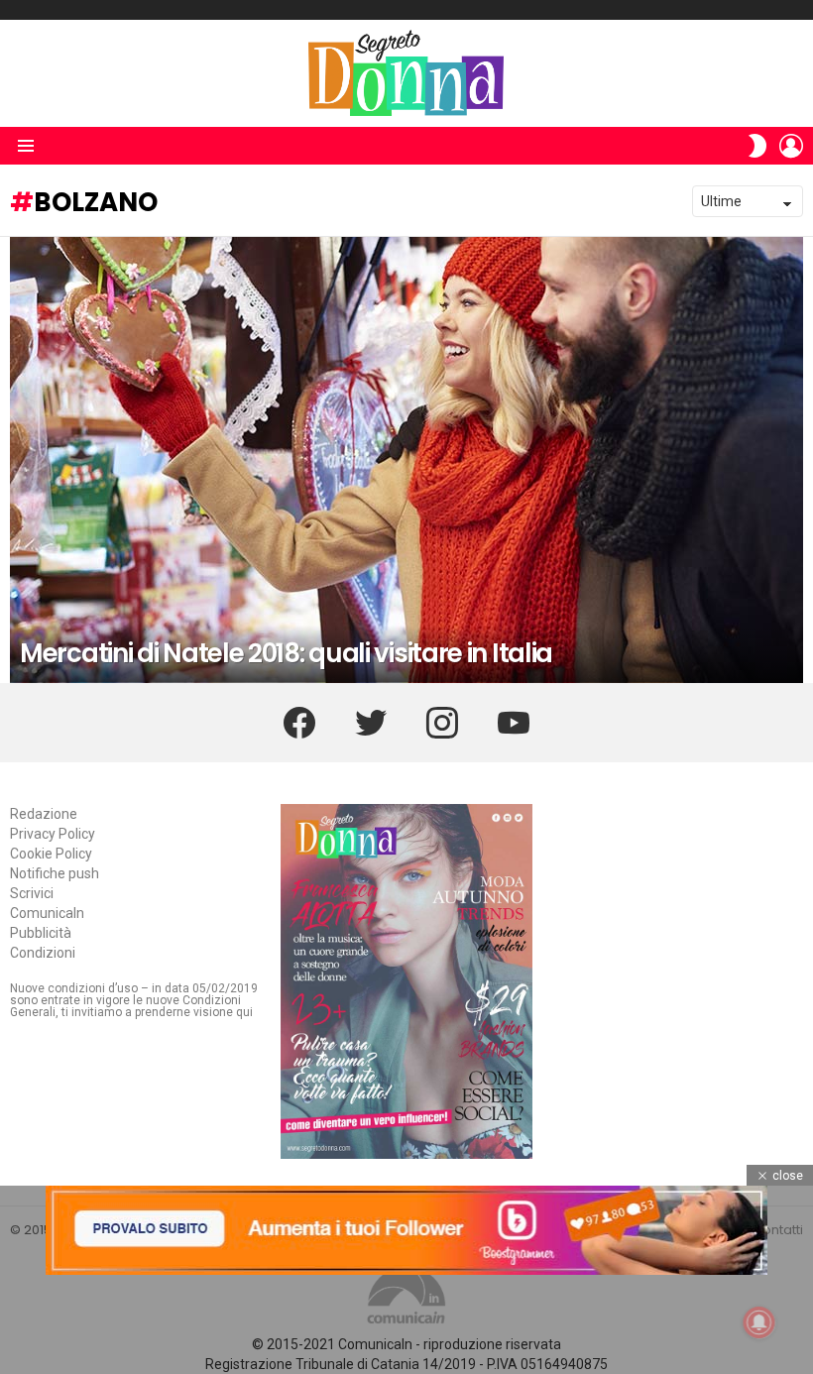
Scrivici (32, 893)
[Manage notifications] (759, 1322)
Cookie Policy (51, 853)
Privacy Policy (52, 834)
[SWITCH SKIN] (757, 146)
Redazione (43, 814)
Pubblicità (40, 933)
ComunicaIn (47, 913)
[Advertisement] (406, 1324)
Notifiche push (54, 873)
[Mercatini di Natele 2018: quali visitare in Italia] (406, 460)
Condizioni (42, 953)
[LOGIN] (791, 146)
